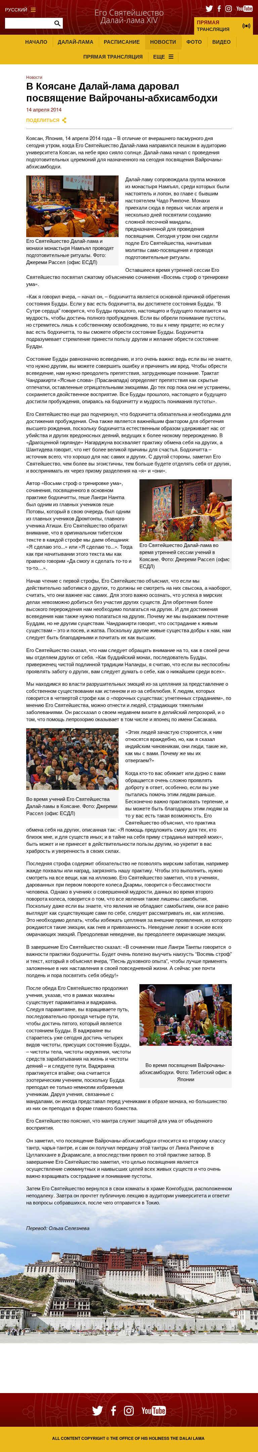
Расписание (122, 41)
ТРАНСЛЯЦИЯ (213, 25)
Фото (194, 41)
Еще (159, 56)
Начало (36, 41)
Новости (163, 41)
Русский (16, 9)
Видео (221, 41)
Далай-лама (75, 41)
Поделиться (42, 120)
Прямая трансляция (113, 56)
